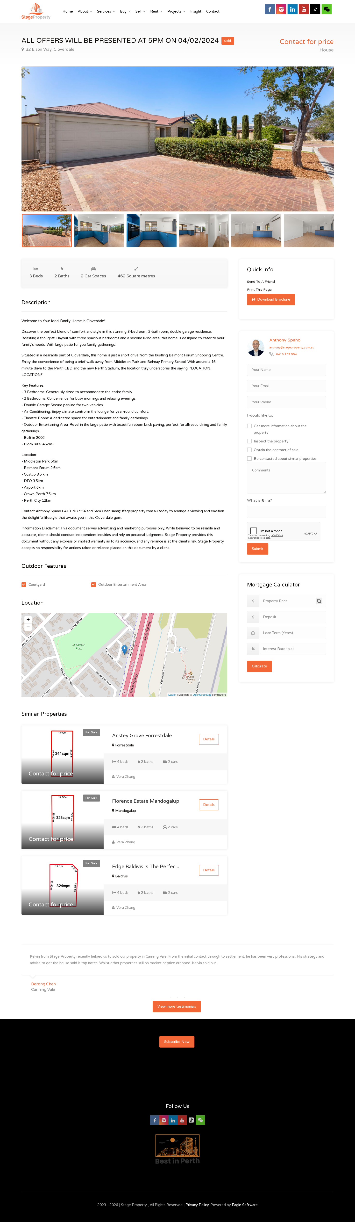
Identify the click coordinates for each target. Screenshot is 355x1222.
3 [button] (184, 997)
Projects (174, 11)
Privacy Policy (197, 1205)
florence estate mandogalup (145, 801)
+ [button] (28, 620)
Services (104, 11)
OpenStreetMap (202, 694)
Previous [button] (35, 145)
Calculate (259, 666)
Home (68, 11)
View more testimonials (176, 1006)
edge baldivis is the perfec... (145, 867)
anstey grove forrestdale (142, 736)
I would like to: (260, 415)
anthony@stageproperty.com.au (291, 347)
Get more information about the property (280, 429)
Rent (154, 11)
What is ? (259, 500)
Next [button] (320, 145)
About (83, 11)
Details (209, 739)
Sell (138, 11)
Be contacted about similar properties (285, 458)
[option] (177, 138)
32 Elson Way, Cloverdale (49, 49)
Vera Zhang (125, 776)
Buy (123, 11)
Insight (195, 11)
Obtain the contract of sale (276, 450)
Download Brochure (273, 299)
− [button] (28, 627)
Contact (213, 11)
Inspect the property (271, 441)
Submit (257, 549)
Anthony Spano (284, 340)
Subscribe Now (177, 1042)
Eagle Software (245, 1205)
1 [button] (170, 997)
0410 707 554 (286, 354)
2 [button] (177, 997)
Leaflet (172, 694)
